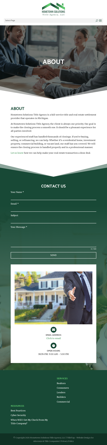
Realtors (61, 383)
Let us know (17, 153)
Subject (14, 215)
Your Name (17, 192)
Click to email (53, 338)
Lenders (61, 392)
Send (53, 255)
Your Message (19, 227)
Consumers (63, 388)
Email (15, 203)
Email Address (53, 335)
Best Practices (18, 410)
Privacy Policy (67, 441)
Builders (61, 397)
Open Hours (53, 351)
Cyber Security (18, 415)
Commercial (63, 401)
